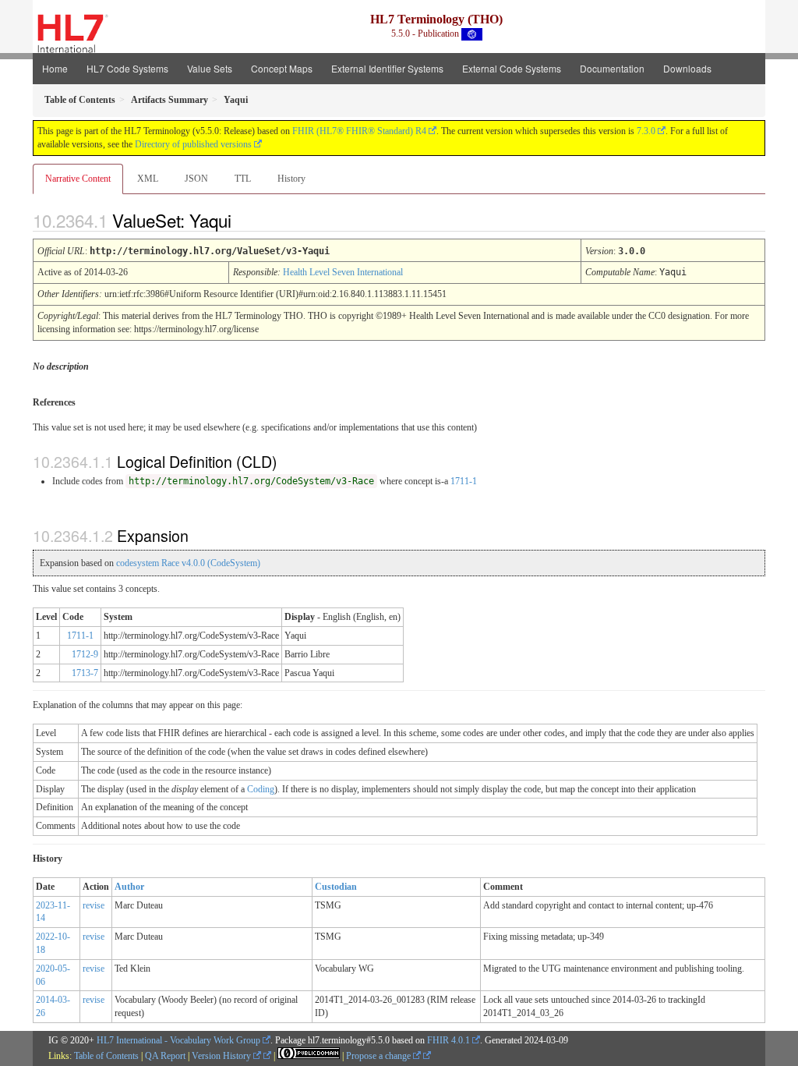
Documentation (612, 68)
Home (55, 68)
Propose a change (379, 1055)
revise (93, 905)
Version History (222, 1055)
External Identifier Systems (387, 68)
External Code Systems (511, 68)
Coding (260, 789)
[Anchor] (244, 219)
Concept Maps (281, 68)
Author (129, 886)
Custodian (336, 886)
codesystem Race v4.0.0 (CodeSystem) (188, 563)
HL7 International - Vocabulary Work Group (178, 1040)
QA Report (165, 1055)
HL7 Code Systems (127, 68)
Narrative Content (78, 178)
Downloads (687, 68)
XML (147, 178)
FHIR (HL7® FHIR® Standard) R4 (359, 131)
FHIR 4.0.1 (448, 1040)
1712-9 (85, 654)
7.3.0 (646, 131)
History (291, 178)
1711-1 (463, 481)
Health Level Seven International (343, 272)
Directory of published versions (193, 144)
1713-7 (85, 673)
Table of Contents (106, 1055)
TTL (243, 178)
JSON (196, 178)
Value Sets (209, 68)
